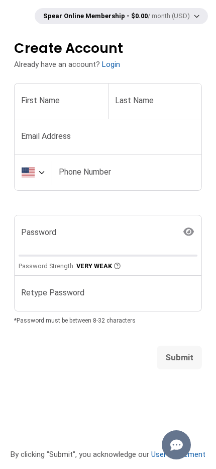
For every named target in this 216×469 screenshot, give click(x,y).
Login (111, 64)
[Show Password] (188, 232)
